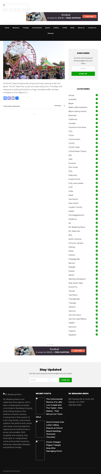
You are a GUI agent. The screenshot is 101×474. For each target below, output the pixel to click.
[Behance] (13, 458)
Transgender (74, 299)
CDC (71, 131)
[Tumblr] (25, 452)
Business (16, 28)
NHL (70, 235)
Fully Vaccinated (76, 183)
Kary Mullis (73, 203)
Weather (72, 335)
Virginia (72, 331)
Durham (72, 163)
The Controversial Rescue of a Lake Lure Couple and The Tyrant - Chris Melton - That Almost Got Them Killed (49, 408)
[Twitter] (9, 452)
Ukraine (72, 307)
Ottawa (72, 247)
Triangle (26, 28)
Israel (71, 195)
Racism (72, 263)
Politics (56, 28)
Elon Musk (73, 167)
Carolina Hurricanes (77, 127)
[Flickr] (13, 452)
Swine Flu (73, 287)
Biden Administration (78, 107)
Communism (74, 139)
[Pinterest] (5, 458)
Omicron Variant (76, 243)
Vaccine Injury (75, 315)
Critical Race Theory (77, 151)
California (73, 119)
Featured (73, 175)
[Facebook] (5, 452)
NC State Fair (74, 231)
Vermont (72, 327)
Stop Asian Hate (76, 283)
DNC (71, 159)
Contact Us (92, 28)
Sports (47, 28)
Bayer (71, 103)
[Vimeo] (21, 452)
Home (7, 28)
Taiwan (72, 291)
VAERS (72, 323)
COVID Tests (74, 147)
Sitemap (51, 33)
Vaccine (72, 311)
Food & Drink (37, 28)
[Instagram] (9, 458)
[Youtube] (17, 452)
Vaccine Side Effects (77, 319)
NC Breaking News (77, 227)
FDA (70, 171)
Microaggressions (76, 215)
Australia (72, 99)
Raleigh (72, 267)
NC (70, 223)
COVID (64, 28)
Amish (71, 95)
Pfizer (71, 251)
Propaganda (74, 259)
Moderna (73, 219)
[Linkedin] (29, 452)
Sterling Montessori (77, 279)
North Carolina (75, 239)
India (71, 191)
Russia (71, 271)
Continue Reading (11, 106)
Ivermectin (73, 199)
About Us (81, 28)
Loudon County (75, 207)
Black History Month (78, 111)
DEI (70, 155)
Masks (71, 211)
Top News (73, 295)
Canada (72, 123)
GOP (71, 187)
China (71, 135)
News (72, 28)
